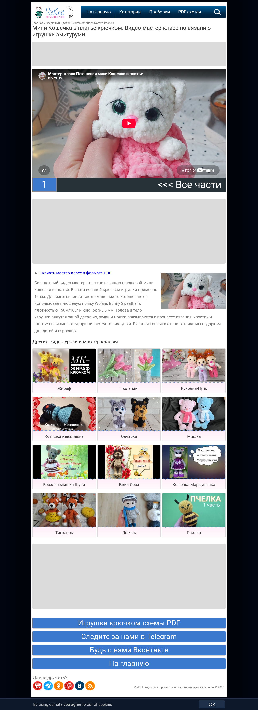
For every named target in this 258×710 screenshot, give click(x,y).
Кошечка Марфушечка (194, 484)
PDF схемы (189, 11)
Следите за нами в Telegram (129, 636)
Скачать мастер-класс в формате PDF (75, 273)
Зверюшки (53, 23)
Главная (37, 23)
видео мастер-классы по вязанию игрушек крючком (179, 687)
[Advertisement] (129, 54)
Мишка (194, 436)
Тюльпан (129, 388)
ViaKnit (55, 14)
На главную (98, 11)
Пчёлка (194, 532)
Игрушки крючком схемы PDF (129, 623)
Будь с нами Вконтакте (129, 650)
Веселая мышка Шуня (64, 484)
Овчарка (129, 436)
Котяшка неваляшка (64, 436)
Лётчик (129, 532)
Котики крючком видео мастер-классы (88, 23)
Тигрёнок (64, 532)
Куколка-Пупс (194, 388)
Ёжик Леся (129, 484)
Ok (212, 704)
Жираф (64, 388)
